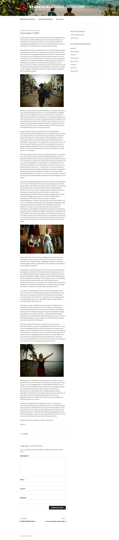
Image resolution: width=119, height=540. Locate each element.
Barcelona (73, 51)
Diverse (25, 434)
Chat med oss (60, 19)
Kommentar (24, 456)
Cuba (72, 54)
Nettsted (23, 498)
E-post (23, 489)
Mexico (73, 61)
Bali (72, 48)
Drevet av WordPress (26, 536)
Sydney (73, 71)
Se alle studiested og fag (45, 19)
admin (38, 30)
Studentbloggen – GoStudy (57, 7)
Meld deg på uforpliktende (27, 19)
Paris (72, 64)
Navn (22, 479)
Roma (72, 68)
